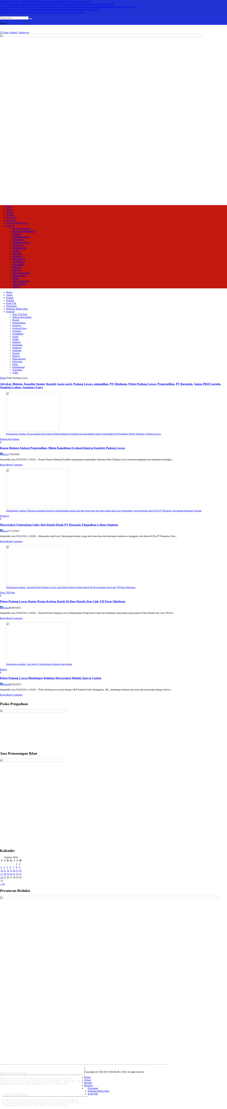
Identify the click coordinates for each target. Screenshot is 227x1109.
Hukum (18, 384)
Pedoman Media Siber (17, 223)
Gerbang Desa (20, 243)
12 (8, 870)
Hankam (17, 256)
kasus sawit (64, 384)
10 (1, 870)
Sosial (16, 251)
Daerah (17, 267)
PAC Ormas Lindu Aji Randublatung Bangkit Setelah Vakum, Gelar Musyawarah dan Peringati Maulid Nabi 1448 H (57, 4)
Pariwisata (19, 276)
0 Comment (16, 464)
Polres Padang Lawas (142, 384)
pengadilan (101, 384)
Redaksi (10, 214)
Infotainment (20, 281)
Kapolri (51, 384)
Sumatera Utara (32, 387)
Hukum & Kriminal (23, 231)
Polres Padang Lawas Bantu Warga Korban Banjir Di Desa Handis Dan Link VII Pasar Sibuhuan (62, 601)
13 (11, 870)
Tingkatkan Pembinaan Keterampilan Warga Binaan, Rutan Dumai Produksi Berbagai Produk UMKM (50, 9)
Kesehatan (18, 259)
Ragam (16, 234)
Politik (16, 254)
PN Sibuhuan (118, 384)
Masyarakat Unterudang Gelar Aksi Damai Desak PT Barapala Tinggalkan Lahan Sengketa (59, 524)
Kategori (10, 226)
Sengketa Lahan (10, 387)
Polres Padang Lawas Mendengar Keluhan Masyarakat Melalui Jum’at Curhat (50, 678)
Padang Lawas (82, 384)
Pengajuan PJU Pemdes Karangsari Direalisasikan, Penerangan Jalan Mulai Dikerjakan (42, 12)
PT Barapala (184, 384)
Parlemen (18, 265)
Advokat (5, 384)
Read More (5, 464)
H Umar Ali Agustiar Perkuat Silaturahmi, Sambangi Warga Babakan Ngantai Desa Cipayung (45, 1)
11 (5, 870)
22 (17, 874)
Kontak (9, 212)
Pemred (6, 607)
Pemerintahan (21, 237)
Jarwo (5, 454)
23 (20, 874)
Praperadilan (166, 384)
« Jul (2, 884)
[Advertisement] (113, 178)
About (9, 209)
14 (14, 870)
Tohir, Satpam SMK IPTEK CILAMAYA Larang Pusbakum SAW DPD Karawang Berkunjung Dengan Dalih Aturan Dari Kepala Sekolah (68, 7)
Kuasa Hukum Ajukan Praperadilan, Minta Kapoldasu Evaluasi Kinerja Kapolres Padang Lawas (62, 448)
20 (11, 874)
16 (20, 870)
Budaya (16, 270)
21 (14, 874)
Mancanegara (21, 273)
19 (8, 874)
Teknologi (19, 284)
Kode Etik (11, 217)
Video (15, 287)
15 (17, 870)
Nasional (18, 245)
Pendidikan (19, 248)
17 (1, 874)
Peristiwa (18, 240)
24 (1, 877)
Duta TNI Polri (21, 229)
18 (5, 874)
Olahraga (18, 262)
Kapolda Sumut (34, 384)
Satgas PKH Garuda (207, 384)
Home (9, 206)
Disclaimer (11, 220)
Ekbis (15, 279)
